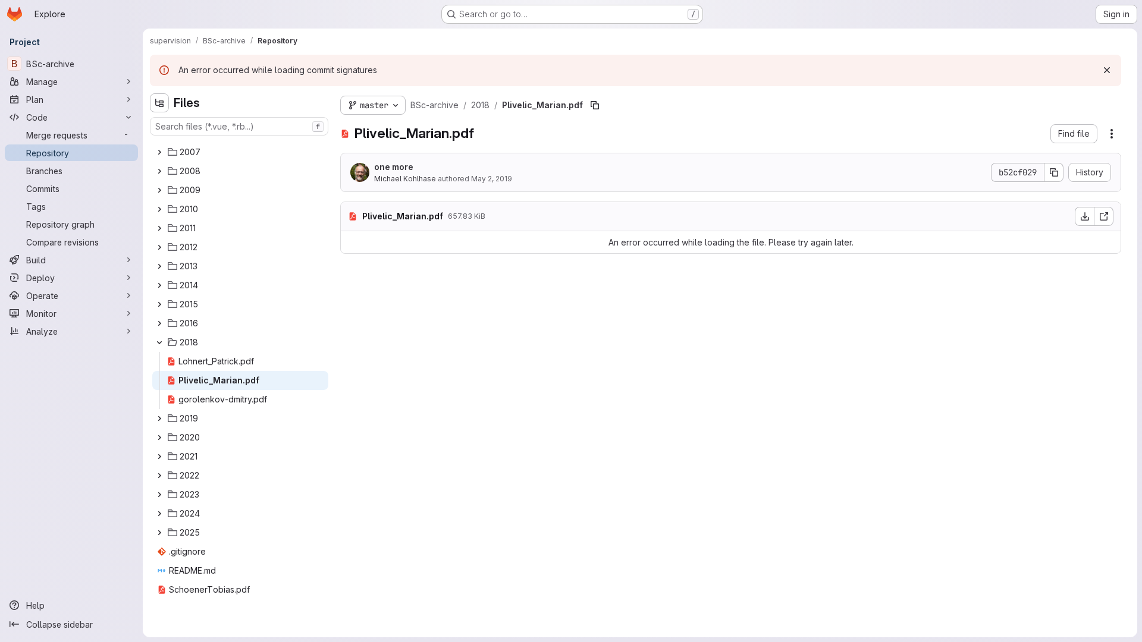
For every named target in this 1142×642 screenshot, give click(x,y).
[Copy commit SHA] (1053, 172)
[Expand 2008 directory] (159, 171)
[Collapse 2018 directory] (159, 342)
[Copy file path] (594, 105)
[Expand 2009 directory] (159, 190)
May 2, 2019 (491, 178)
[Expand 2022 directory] (159, 475)
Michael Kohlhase (405, 178)
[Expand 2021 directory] (159, 456)
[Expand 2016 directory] (159, 323)
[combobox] (239, 126)
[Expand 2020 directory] (159, 437)
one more (393, 167)
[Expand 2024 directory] (159, 513)
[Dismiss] (1107, 70)
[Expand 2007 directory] (159, 152)
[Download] (1084, 216)
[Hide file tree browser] (159, 102)
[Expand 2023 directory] (159, 494)
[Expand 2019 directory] (159, 418)
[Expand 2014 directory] (159, 285)
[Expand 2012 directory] (159, 247)
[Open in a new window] (1103, 216)
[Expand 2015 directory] (159, 304)
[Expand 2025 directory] (159, 532)
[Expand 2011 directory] (159, 228)
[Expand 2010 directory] (159, 209)
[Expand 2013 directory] (159, 266)
